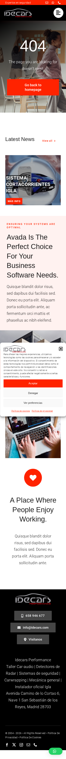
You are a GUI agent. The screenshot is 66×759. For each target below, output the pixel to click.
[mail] (46, 2)
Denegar (33, 393)
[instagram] (21, 745)
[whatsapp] (53, 2)
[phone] (59, 2)
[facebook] (7, 745)
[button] (60, 349)
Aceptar (33, 383)
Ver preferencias (33, 402)
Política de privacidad (42, 411)
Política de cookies (20, 411)
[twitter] (14, 745)
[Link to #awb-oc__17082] (58, 13)
